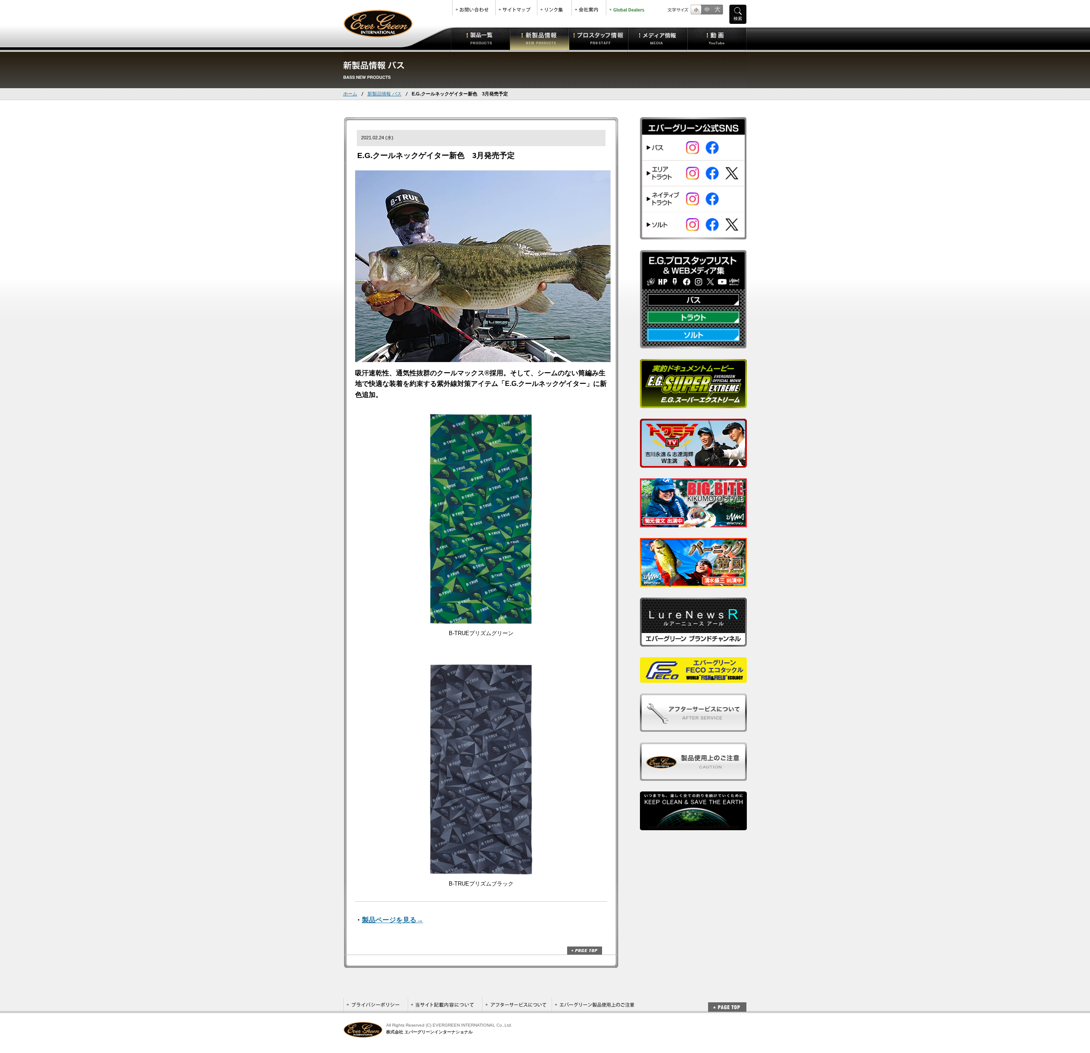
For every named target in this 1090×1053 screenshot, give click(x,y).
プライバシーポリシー (376, 1005)
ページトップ (584, 951)
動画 (717, 38)
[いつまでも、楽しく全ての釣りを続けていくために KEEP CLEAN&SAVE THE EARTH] (693, 825)
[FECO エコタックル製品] (693, 678)
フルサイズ (717, 9)
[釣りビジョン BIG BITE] (693, 522)
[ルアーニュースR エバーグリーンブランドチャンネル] (693, 642)
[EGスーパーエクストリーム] (693, 403)
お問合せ (474, 7)
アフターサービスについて (517, 1005)
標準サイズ (696, 9)
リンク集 (554, 7)
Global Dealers (627, 7)
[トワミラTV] (693, 463)
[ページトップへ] (727, 1002)
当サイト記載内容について (445, 1005)
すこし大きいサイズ (706, 9)
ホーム (350, 93)
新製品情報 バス (384, 93)
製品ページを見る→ (392, 920)
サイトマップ (516, 7)
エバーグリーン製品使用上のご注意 (594, 1005)
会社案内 (589, 7)
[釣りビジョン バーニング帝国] (693, 582)
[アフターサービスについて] (693, 727)
